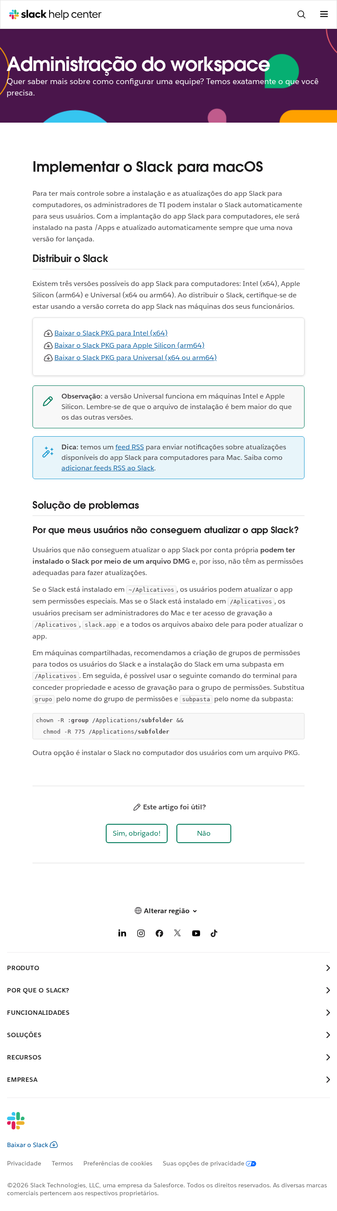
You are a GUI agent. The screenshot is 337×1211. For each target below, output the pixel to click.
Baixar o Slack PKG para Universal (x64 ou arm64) (135, 357)
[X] (178, 934)
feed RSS (129, 447)
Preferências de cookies (117, 1163)
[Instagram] (141, 934)
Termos (62, 1163)
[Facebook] (159, 934)
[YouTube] (196, 934)
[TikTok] (215, 934)
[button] (137, 833)
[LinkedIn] (122, 934)
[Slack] (161, 1126)
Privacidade (24, 1163)
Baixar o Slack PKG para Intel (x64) (111, 333)
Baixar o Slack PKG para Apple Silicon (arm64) (129, 345)
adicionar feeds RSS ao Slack (107, 468)
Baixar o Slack (27, 1145)
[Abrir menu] (324, 14)
